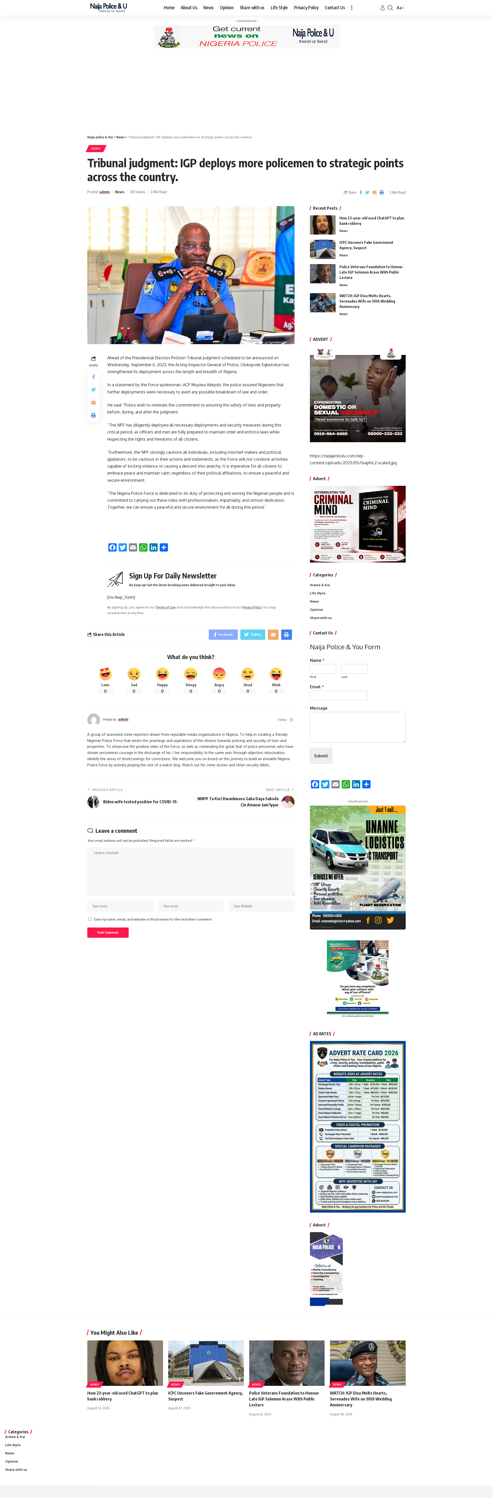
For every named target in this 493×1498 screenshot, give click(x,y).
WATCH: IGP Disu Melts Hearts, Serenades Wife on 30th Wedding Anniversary (367, 301)
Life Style (317, 593)
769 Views (137, 191)
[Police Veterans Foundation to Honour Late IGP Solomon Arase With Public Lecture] (323, 273)
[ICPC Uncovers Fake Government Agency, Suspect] (323, 249)
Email (317, 686)
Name (317, 660)
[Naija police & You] (109, 7)
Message (319, 708)
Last (344, 677)
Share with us (321, 618)
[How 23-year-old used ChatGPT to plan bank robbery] (323, 225)
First (313, 677)
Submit (321, 755)
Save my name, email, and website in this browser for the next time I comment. (153, 919)
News (96, 148)
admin (104, 191)
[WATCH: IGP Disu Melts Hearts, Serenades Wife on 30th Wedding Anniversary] (323, 302)
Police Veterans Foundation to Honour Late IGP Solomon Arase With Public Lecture (371, 272)
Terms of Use (166, 607)
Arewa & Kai (320, 585)
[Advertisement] (246, 91)
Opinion (316, 609)
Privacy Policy (252, 607)
